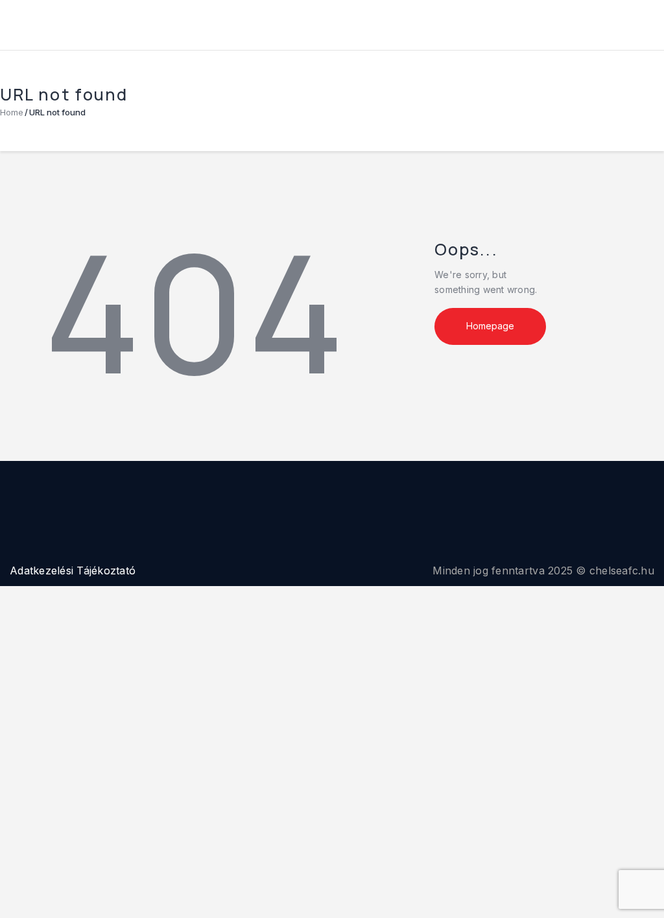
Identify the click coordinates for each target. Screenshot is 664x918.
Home (11, 112)
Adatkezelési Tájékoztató (73, 570)
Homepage (490, 325)
